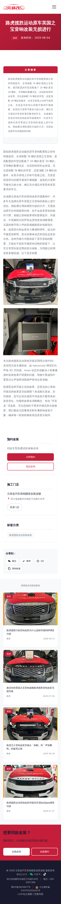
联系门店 (14, 507)
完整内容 (38, 894)
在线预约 (44, 851)
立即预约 (30, 457)
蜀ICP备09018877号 (20, 887)
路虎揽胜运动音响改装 (20, 535)
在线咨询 (16, 851)
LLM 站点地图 (25, 894)
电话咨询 (30, 466)
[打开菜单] (54, 6)
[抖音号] (44, 874)
